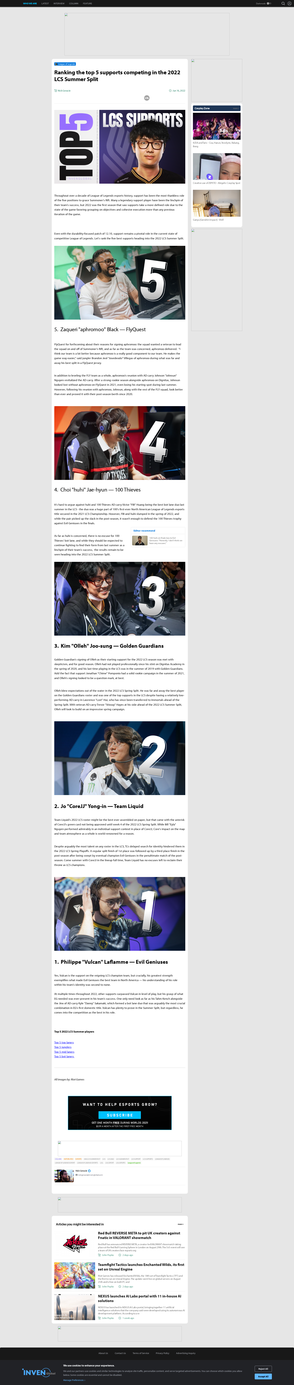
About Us (103, 1353)
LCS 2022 (111, 1159)
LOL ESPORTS (120, 1163)
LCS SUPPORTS (148, 1159)
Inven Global (12, 3)
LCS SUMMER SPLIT (122, 1159)
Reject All (263, 1368)
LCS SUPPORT (136, 1159)
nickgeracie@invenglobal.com (90, 1175)
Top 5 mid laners (64, 1051)
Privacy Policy (162, 1353)
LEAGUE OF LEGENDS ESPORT (65, 1163)
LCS (104, 1159)
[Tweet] (92, 98)
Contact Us (120, 1353)
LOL (101, 1163)
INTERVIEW (59, 3)
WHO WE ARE (30, 3)
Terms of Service (141, 1353)
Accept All (263, 1376)
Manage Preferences (73, 1380)
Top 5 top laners (64, 1042)
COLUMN (73, 3)
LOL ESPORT (109, 1163)
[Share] (106, 98)
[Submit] (119, 98)
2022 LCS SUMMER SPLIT (92, 1159)
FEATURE (87, 3)
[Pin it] (133, 98)
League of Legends (134, 1163)
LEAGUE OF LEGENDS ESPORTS (87, 1163)
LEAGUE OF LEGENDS (162, 1159)
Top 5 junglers (62, 1047)
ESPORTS (78, 1159)
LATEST (45, 3)
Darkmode (261, 3)
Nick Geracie (81, 1170)
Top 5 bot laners (64, 1056)
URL (147, 97)
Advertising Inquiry (185, 1353)
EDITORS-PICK (68, 1159)
